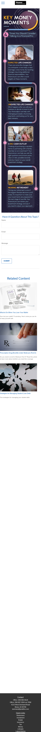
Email (3, 232)
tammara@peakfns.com (20, 709)
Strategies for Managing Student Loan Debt (15, 393)
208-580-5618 (23, 700)
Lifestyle (20, 729)
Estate (20, 720)
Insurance (20, 722)
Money (20, 727)
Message (4, 243)
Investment (20, 718)
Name (3, 220)
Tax (20, 724)
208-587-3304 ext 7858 (23, 702)
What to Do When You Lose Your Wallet (14, 312)
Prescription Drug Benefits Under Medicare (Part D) (18, 353)
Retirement (20, 715)
